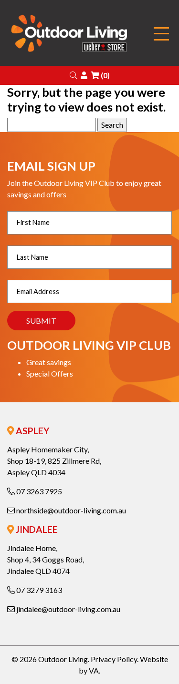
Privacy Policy (114, 659)
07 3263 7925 (38, 491)
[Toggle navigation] (161, 34)
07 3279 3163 (38, 589)
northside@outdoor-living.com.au (70, 510)
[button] (73, 75)
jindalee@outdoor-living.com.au (67, 608)
